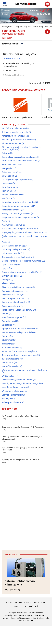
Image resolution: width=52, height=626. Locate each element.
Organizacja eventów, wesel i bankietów (20, 272)
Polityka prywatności (18, 613)
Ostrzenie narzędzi (10, 276)
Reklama (18, 602)
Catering (6, 153)
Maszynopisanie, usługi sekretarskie (18, 228)
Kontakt (44, 602)
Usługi (4, 419)
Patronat (28, 602)
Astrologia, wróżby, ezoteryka (15, 132)
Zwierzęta (6, 398)
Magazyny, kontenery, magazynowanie (19, 217)
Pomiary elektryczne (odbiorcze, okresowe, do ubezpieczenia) (22, 438)
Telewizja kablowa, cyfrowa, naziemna (19, 355)
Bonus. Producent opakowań (17, 117)
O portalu (8, 602)
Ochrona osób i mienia (12, 246)
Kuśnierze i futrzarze (11, 210)
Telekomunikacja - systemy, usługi (17, 351)
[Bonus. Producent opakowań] (20, 104)
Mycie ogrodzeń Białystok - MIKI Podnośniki (21, 459)
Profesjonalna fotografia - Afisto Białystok (20, 416)
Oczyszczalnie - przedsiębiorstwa (17, 257)
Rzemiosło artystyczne (12, 317)
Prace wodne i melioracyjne (14, 302)
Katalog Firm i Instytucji (22, 27)
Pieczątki (6, 279)
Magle (4, 221)
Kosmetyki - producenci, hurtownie (18, 202)
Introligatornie (8, 187)
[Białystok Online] (26, 4)
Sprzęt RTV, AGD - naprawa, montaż (18, 329)
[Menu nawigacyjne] (47, 4)
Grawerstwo (7, 183)
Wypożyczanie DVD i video (14, 387)
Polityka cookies (36, 613)
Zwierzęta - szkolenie (11, 402)
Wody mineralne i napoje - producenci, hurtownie (24, 370)
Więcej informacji (12, 589)
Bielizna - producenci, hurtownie (17, 139)
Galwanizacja (8, 176)
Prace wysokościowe (11, 306)
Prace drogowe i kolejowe (13, 298)
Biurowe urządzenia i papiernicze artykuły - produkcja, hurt (22, 148)
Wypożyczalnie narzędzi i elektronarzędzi (21, 383)
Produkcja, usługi (37, 27)
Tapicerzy (6, 344)
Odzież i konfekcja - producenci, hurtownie (21, 261)
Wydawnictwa (8, 376)
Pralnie (5, 313)
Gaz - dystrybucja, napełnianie (16, 179)
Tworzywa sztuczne (11, 44)
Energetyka (7, 168)
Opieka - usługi (9, 264)
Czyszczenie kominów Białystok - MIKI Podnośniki (23, 427)
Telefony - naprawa (10, 347)
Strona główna (7, 27)
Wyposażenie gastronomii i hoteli (17, 379)
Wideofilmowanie (10, 366)
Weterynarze (8, 362)
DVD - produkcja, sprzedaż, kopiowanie (19, 160)
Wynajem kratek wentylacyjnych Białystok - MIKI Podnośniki (22, 448)
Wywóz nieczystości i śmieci (14, 391)
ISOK (24, 606)
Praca (36, 602)
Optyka (5, 268)
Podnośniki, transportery (13, 291)
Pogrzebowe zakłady (11, 295)
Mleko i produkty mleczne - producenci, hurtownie (25, 236)
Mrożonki (6, 242)
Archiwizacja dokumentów (14, 128)
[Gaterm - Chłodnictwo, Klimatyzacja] (26, 567)
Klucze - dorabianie (11, 195)
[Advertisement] (26, 507)
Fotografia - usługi (10, 172)
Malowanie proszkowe (12, 225)
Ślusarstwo (7, 340)
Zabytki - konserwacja (12, 395)
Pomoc (17, 606)
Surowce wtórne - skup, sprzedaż (17, 332)
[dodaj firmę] (47, 31)
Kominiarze (7, 198)
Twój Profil (33, 606)
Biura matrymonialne (11, 143)
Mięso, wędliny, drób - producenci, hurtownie (22, 232)
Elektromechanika (10, 164)
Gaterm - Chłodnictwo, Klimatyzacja (20, 583)
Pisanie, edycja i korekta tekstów (17, 287)
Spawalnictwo (8, 321)
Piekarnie (6, 283)
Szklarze (6, 336)
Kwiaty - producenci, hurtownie (16, 213)
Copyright (9, 615)
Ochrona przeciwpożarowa (14, 249)
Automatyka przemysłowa (13, 136)
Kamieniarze (8, 191)
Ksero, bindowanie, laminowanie (17, 206)
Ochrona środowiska (11, 253)
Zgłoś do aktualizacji (14, 75)
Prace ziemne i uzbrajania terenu (17, 310)
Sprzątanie (7, 325)
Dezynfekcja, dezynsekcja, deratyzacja (19, 157)
